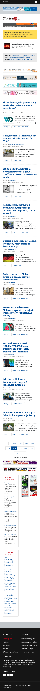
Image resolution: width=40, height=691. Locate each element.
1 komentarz (17, 160)
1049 (32, 443)
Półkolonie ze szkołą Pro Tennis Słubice (23, 56)
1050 (8, 448)
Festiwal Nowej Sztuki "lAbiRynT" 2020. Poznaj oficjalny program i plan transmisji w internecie (16, 347)
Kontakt (5, 2)
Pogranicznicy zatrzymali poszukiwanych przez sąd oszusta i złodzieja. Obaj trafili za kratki (19, 209)
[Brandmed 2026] (20, 9)
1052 (20, 448)
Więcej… (6, 127)
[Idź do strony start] (7, 443)
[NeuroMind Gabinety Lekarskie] (20, 78)
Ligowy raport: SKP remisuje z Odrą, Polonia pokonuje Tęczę (19, 414)
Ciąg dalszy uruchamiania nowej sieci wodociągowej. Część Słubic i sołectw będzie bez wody (20, 173)
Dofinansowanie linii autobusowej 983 (20, 59)
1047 (20, 443)
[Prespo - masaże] (20, 85)
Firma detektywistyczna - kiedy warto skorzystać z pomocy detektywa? (19, 105)
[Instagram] (8, 675)
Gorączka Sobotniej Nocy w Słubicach (19, 57)
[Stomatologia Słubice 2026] (20, 25)
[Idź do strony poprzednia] (10, 443)
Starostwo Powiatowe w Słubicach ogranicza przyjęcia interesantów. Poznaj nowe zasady (18, 311)
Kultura (11, 354)
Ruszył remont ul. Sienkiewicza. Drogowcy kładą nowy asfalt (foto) (19, 138)
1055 (16, 453)
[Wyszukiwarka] (32, 2)
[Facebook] (4, 675)
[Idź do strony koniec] (24, 453)
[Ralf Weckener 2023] (33, 491)
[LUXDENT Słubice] (33, 480)
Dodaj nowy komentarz (20, 127)
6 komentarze (17, 404)
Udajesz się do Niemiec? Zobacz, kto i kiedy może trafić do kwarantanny (20, 243)
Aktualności (13, 111)
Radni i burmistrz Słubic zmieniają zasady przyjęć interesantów (16, 276)
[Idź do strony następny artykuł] (21, 453)
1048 (26, 443)
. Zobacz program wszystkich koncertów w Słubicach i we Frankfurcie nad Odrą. (23, 46)
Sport (11, 418)
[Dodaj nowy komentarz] (23, 160)
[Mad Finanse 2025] (20, 70)
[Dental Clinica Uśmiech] (25, 491)
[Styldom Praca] (25, 480)
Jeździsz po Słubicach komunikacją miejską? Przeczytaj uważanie (15, 382)
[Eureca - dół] (20, 469)
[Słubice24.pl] (11, 18)
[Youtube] (11, 675)
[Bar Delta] (20, 462)
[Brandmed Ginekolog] (20, 93)
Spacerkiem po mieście (16, 144)
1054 (31, 448)
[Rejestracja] (30, 2)
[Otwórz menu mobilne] (36, 2)
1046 (15, 443)
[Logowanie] (27, 2)
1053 (25, 448)
